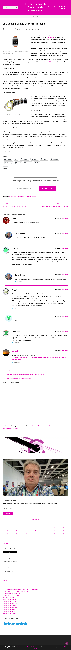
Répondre (65, 218)
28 (35, 540)
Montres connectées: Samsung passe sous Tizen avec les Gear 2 (25, 374)
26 (16, 540)
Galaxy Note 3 (48, 62)
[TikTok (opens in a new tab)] (64, 8)
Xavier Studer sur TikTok (9, 611)
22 (45, 537)
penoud (15, 351)
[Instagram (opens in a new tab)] (56, 6)
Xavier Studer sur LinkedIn (9, 605)
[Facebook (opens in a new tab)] (51, 6)
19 (16, 537)
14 (35, 534)
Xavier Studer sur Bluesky (9, 599)
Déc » (7, 543)
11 (7, 534)
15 (45, 534)
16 (54, 534)
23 (54, 537)
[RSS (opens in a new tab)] (67, 6)
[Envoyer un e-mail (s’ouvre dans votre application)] (62, 8)
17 (63, 534)
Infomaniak (63, 647)
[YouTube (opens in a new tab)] (61, 6)
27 (26, 540)
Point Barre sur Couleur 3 (9, 597)
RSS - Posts (6, 581)
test (35, 196)
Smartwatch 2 (50, 37)
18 (7, 537)
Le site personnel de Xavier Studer (11, 595)
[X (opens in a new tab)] (48, 6)
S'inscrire (7, 513)
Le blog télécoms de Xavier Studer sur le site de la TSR (17, 591)
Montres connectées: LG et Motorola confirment (19, 378)
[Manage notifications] (66, 643)
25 (7, 540)
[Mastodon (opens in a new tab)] (67, 8)
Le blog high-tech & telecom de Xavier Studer (35, 7)
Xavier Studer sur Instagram (10, 603)
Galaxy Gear (55, 35)
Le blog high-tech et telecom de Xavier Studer (27, 647)
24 (63, 537)
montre (19, 196)
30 (54, 540)
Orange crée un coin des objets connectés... (18, 370)
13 (26, 534)
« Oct (4, 543)
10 (63, 531)
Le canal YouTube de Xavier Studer (11, 593)
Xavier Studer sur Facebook (10, 601)
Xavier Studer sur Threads (9, 609)
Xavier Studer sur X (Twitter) (10, 613)
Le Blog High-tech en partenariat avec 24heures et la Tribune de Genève (21, 589)
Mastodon (35, 648)
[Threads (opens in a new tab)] (54, 6)
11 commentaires (34, 29)
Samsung (23, 196)
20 (26, 537)
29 (45, 540)
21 (35, 537)
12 (16, 534)
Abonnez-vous (47, 188)
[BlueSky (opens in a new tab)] (64, 6)
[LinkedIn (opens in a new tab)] (59, 6)
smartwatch (30, 196)
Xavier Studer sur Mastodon (10, 607)
